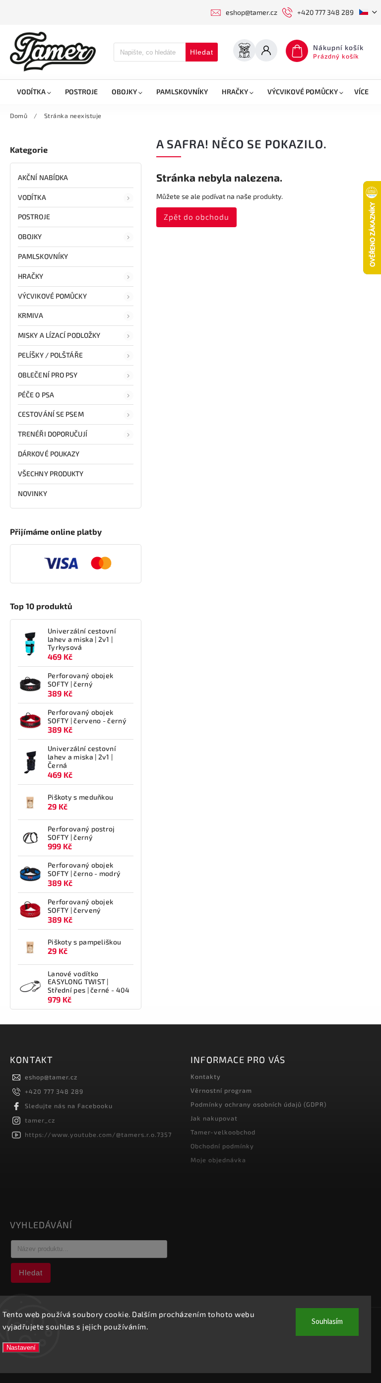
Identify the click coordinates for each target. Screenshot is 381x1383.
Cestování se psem (51, 414)
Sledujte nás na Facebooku (69, 1106)
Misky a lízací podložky (59, 335)
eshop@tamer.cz (51, 1077)
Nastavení (21, 1347)
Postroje (34, 216)
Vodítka (32, 197)
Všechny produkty (51, 473)
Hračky (31, 276)
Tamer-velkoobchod (222, 1132)
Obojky (30, 236)
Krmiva (31, 315)
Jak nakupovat (214, 1118)
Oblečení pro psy (48, 375)
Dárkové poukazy (49, 453)
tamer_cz (40, 1120)
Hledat (201, 52)
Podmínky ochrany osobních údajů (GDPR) (258, 1104)
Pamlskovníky (43, 256)
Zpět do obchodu (196, 216)
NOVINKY (32, 493)
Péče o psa (36, 394)
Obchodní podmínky (222, 1146)
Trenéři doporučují (52, 434)
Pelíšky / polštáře (50, 355)
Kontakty (205, 1076)
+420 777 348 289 (54, 1091)
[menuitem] (34, 91)
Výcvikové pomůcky (52, 296)
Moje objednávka (218, 1160)
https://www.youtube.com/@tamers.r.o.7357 (98, 1134)
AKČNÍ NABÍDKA (43, 177)
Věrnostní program (221, 1090)
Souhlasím (327, 1322)
